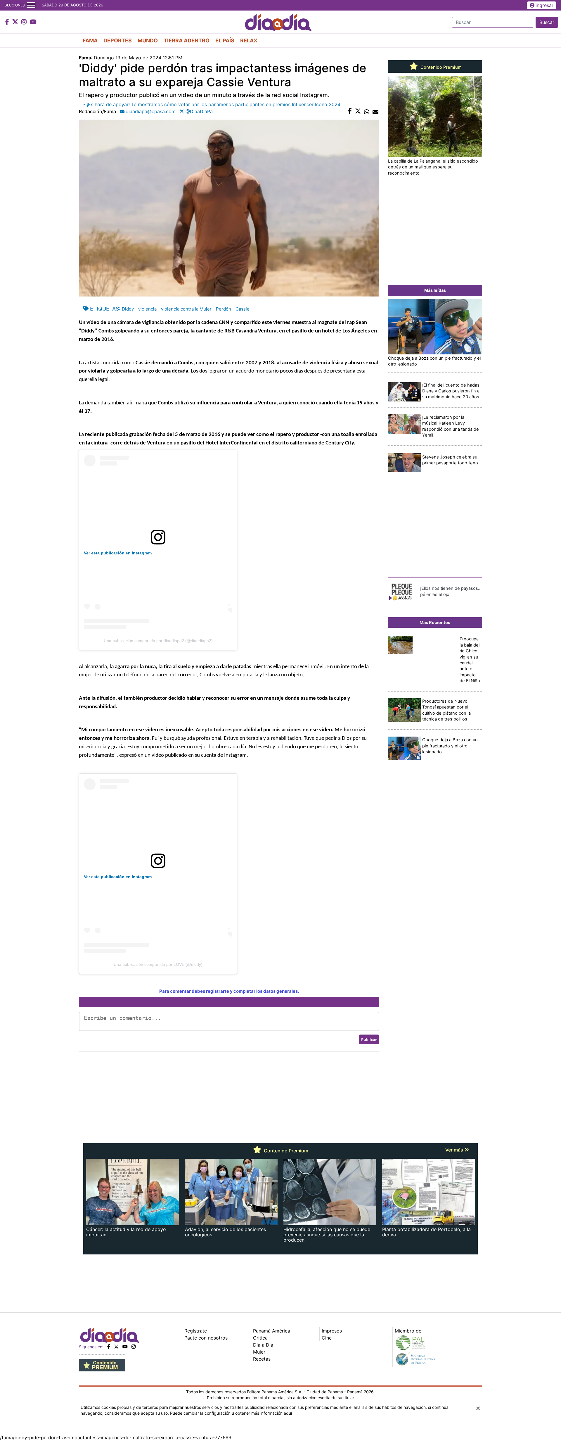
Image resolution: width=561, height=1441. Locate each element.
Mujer (259, 1352)
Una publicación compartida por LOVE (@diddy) (158, 964)
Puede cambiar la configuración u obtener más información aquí (231, 1413)
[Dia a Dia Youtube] (33, 22)
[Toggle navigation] (31, 5)
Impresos (332, 1331)
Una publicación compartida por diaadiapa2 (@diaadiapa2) (158, 640)
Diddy (128, 309)
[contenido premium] (102, 1365)
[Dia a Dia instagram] (24, 22)
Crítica (260, 1338)
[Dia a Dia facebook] (8, 22)
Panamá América (271, 1331)
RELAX (248, 40)
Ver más (454, 1150)
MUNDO (148, 40)
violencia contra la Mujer (186, 309)
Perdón (223, 309)
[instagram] (133, 1346)
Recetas (262, 1359)
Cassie (243, 309)
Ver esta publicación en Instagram (118, 553)
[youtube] (125, 1346)
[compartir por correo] (375, 111)
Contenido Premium (440, 67)
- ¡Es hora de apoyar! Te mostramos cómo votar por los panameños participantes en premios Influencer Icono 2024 (211, 104)
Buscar (546, 22)
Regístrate (195, 1331)
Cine (327, 1338)
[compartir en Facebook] (350, 111)
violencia (147, 309)
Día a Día (263, 1345)
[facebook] (108, 1346)
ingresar (544, 5)
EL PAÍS (224, 40)
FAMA (90, 40)
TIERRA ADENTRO (186, 40)
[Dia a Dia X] (16, 22)
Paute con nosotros (206, 1338)
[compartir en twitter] (358, 111)
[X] (116, 1346)
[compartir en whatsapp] (367, 111)
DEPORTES (117, 40)
